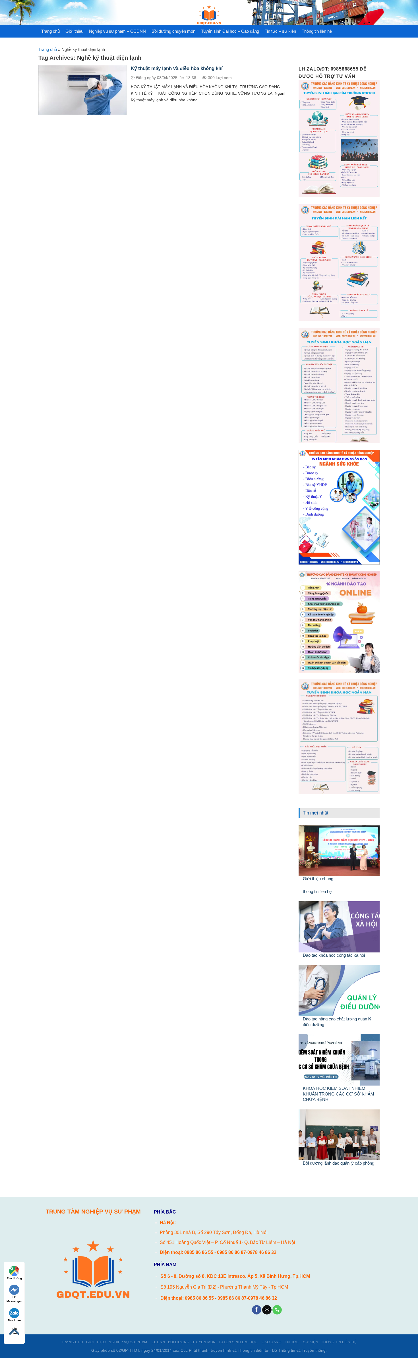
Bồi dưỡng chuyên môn (173, 31)
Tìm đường (14, 1278)
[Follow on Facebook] (256, 1310)
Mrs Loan (14, 1320)
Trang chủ (50, 31)
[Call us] (277, 1310)
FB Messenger (14, 1299)
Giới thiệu (74, 31)
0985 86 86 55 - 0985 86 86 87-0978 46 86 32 (230, 1252)
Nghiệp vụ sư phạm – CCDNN (117, 31)
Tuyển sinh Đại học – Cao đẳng (230, 31)
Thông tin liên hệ (317, 31)
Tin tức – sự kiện (280, 31)
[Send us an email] (267, 1310)
